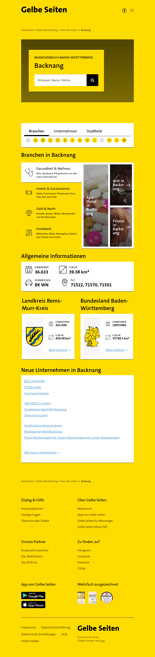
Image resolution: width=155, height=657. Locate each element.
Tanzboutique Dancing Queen (43, 425)
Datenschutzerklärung (55, 627)
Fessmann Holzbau (36, 393)
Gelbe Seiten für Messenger (95, 521)
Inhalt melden (30, 641)
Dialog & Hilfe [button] (32, 500)
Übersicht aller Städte (35, 521)
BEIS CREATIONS (34, 381)
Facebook (84, 556)
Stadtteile (94, 131)
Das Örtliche (29, 562)
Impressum (28, 627)
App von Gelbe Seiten (91, 515)
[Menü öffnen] (131, 10)
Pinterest (83, 562)
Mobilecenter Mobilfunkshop (43, 432)
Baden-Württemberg (47, 30)
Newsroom (85, 509)
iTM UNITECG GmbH (37, 403)
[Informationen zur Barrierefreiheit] (124, 10)
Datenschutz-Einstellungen (38, 634)
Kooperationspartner (35, 550)
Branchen (36, 131)
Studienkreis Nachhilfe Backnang (45, 409)
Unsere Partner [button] (33, 542)
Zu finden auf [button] (89, 542)
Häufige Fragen (31, 515)
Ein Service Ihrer (91, 638)
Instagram (84, 550)
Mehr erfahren (58, 350)
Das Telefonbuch (32, 556)
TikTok (82, 568)
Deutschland (27, 30)
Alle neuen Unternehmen (40, 453)
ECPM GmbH (32, 387)
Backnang (86, 30)
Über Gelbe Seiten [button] (92, 500)
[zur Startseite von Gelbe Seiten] (104, 628)
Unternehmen (65, 131)
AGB (64, 634)
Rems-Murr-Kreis (69, 30)
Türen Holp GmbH (35, 415)
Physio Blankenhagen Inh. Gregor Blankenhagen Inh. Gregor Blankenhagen (71, 438)
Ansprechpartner (32, 509)
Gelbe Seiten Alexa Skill (92, 527)
